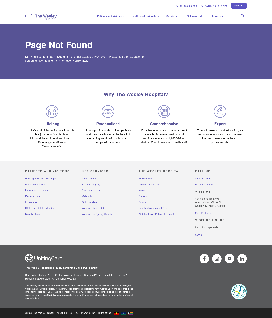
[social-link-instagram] (217, 258)
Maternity (87, 196)
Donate (239, 5)
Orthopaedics (89, 202)
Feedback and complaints (153, 208)
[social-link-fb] (204, 258)
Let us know (32, 202)
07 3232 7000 (188, 6)
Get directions (203, 213)
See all (199, 234)
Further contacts (204, 184)
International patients (36, 190)
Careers (143, 196)
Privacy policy (88, 312)
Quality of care (33, 214)
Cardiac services (91, 190)
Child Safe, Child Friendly (39, 208)
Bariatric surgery (91, 184)
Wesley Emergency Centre (97, 214)
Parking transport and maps (40, 178)
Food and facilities (35, 184)
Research (144, 202)
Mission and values (149, 184)
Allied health (89, 178)
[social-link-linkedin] (242, 258)
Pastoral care (32, 196)
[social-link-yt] (229, 258)
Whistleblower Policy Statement (156, 214)
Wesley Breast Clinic (93, 208)
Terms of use (104, 312)
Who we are (145, 178)
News (142, 190)
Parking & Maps (216, 6)
